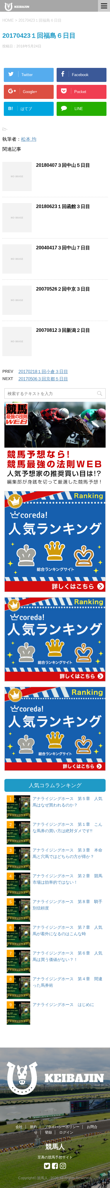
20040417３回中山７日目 (63, 247)
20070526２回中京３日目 (63, 288)
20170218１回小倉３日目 (43, 371)
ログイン (66, 1132)
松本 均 (28, 139)
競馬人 (55, 1146)
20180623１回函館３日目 (63, 206)
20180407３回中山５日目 (63, 165)
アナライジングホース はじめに (63, 1004)
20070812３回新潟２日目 (63, 330)
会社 (19, 1127)
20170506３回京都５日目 (43, 378)
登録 (48, 1132)
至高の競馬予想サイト (55, 1157)
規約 (33, 1127)
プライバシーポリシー (61, 1127)
